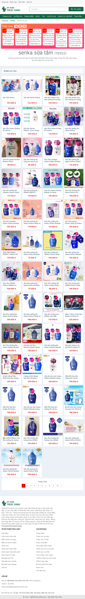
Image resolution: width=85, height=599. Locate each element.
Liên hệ (29, 2)
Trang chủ (5, 2)
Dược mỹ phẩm (41, 542)
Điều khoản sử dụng (9, 539)
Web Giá (44, 593)
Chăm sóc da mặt (42, 536)
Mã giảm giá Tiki (7, 558)
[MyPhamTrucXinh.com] (11, 9)
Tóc (43, 16)
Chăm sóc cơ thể (42, 539)
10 (57, 486)
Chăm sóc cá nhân (43, 552)
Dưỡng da (18, 16)
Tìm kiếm (77, 9)
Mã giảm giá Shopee (9, 564)
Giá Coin (51, 593)
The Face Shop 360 (26, 593)
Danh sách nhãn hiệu (9, 549)
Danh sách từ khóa (8, 555)
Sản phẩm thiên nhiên (44, 546)
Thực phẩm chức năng (44, 555)
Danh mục (13, 2)
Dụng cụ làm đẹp (65, 16)
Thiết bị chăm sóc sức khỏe (46, 558)
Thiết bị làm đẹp (42, 561)
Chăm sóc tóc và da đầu (45, 549)
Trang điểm (29, 16)
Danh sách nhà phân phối (11, 552)
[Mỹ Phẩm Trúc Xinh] (13, 503)
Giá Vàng (37, 593)
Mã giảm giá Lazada (9, 561)
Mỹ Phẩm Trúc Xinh (55, 597)
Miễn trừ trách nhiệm (9, 542)
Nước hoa (51, 16)
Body (38, 16)
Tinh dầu (78, 16)
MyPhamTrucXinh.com (38, 597)
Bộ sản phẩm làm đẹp (44, 564)
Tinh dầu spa (41, 570)
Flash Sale (7, 26)
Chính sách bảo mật (9, 536)
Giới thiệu (21, 2)
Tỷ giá (15, 593)
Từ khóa (12, 20)
